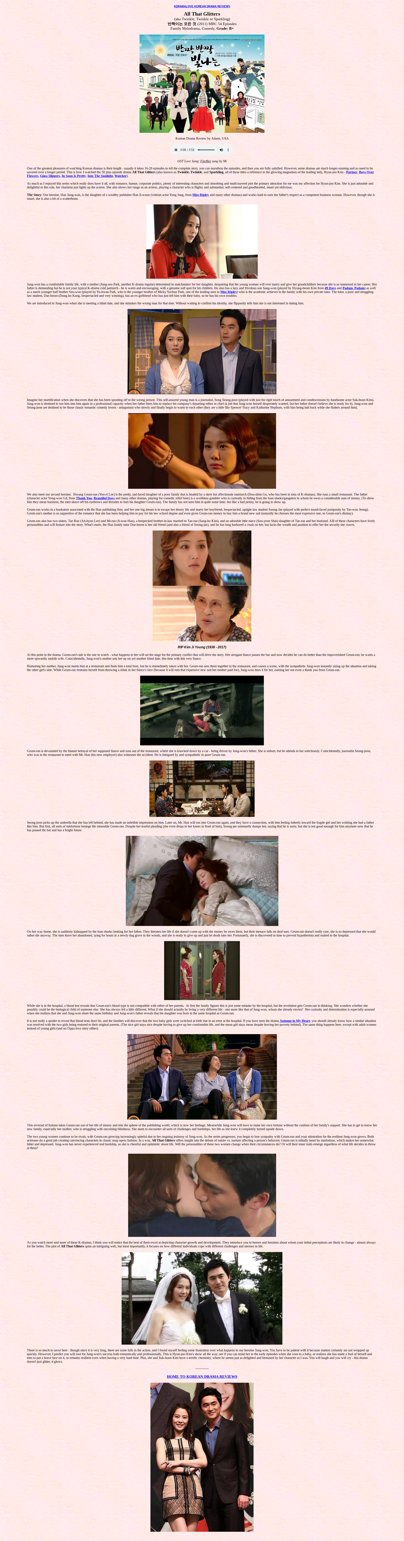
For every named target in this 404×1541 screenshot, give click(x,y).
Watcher (120, 176)
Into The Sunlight (100, 176)
